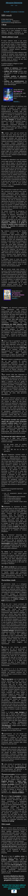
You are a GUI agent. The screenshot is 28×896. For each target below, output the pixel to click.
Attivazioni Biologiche (14, 3)
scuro (16, 5)
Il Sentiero (21, 11)
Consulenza (14, 11)
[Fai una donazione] (14, 892)
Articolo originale (6, 21)
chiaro (12, 5)
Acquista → (17, 101)
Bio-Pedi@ (6, 11)
